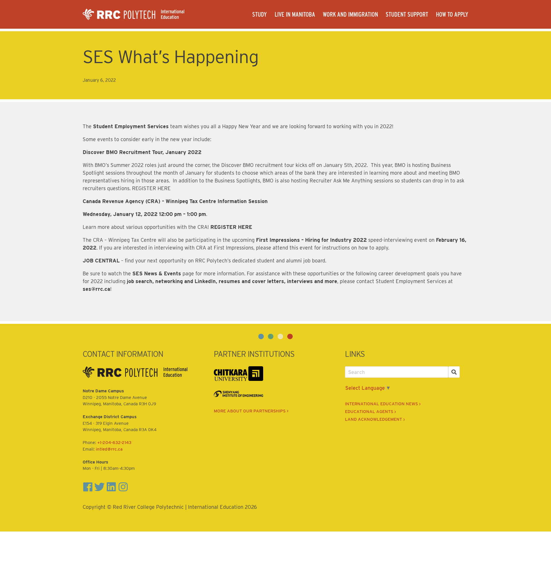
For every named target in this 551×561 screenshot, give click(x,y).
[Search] (454, 372)
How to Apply (452, 14)
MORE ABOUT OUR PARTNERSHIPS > (251, 411)
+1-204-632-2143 (114, 442)
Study (259, 14)
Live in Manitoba (295, 14)
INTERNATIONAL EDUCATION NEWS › (382, 403)
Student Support (407, 14)
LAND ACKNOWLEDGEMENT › (375, 419)
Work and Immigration (350, 14)
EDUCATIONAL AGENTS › (370, 411)
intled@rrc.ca (109, 449)
